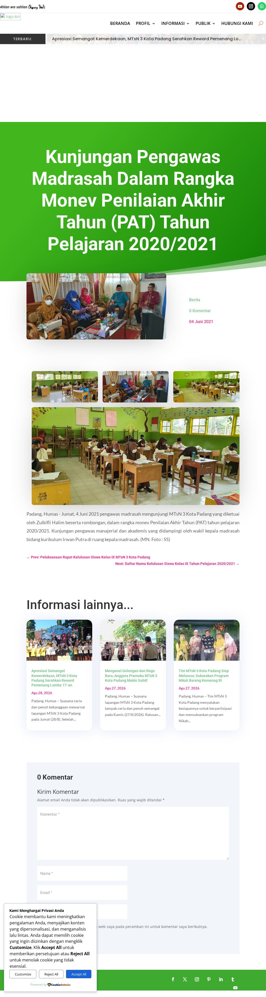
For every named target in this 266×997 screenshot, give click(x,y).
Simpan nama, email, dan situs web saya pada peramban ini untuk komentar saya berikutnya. (125, 926)
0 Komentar (200, 310)
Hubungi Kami (237, 23)
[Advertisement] (133, 83)
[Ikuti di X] (185, 979)
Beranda (120, 23)
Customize (23, 974)
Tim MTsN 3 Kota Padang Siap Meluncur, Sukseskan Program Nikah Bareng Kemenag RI (204, 675)
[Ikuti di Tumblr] (233, 979)
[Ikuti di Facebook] (173, 979)
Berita (194, 299)
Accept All (78, 974)
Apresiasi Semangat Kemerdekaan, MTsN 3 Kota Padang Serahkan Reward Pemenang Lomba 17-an (156, 39)
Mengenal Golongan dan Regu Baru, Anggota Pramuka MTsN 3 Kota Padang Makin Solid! (131, 675)
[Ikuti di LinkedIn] (221, 979)
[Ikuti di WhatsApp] (262, 6)
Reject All (51, 974)
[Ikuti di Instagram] (251, 6)
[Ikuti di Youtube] (240, 6)
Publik (203, 23)
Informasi (173, 23)
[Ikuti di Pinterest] (209, 979)
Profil (143, 23)
